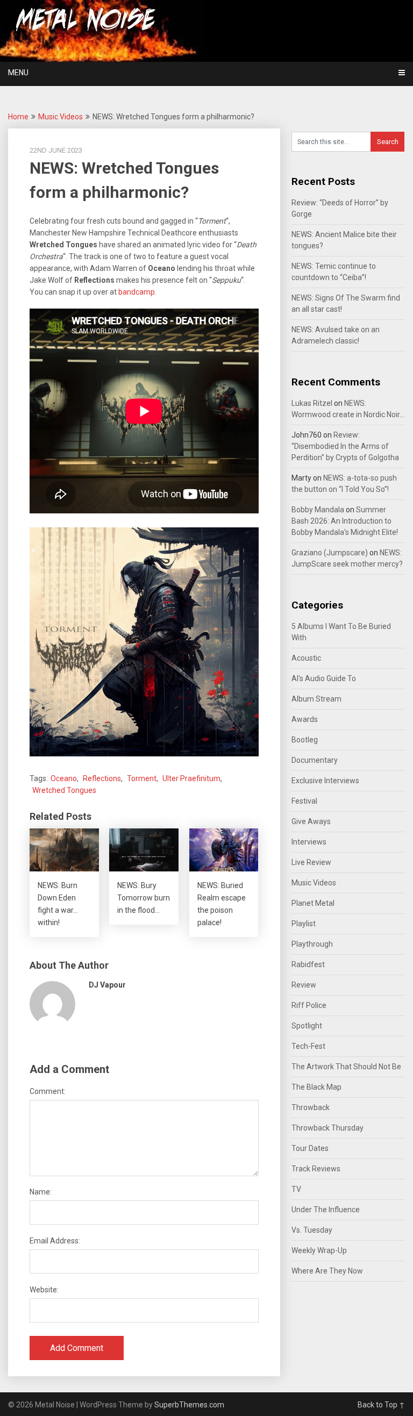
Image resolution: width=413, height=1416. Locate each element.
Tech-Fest (308, 1046)
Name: (41, 1192)
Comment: (48, 1091)
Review (303, 985)
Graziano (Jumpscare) (329, 552)
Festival (304, 801)
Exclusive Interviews (325, 780)
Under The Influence (325, 1209)
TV (296, 1189)
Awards (304, 719)
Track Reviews (315, 1168)
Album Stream (316, 699)
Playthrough (312, 944)
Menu (18, 72)
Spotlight (306, 1025)
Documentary (314, 760)
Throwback (310, 1107)
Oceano (64, 778)
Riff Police (308, 1005)
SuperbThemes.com (189, 1404)
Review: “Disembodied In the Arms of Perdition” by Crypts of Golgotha (345, 446)
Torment (141, 778)
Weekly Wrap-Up (319, 1250)
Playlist (303, 923)
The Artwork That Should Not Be (346, 1066)
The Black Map (316, 1087)
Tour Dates (310, 1148)
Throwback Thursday (327, 1128)
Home (18, 116)
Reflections (102, 778)
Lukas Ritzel (311, 403)
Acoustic (306, 658)
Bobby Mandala (317, 509)
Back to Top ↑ (381, 1404)
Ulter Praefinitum (191, 778)
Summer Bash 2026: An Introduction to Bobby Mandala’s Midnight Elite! (344, 521)
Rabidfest (308, 964)
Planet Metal (312, 903)
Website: (44, 1289)
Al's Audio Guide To (323, 678)
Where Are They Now (327, 1271)
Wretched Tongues (64, 790)
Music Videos (60, 116)
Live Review (311, 862)
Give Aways (311, 821)
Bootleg (304, 739)
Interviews (308, 842)
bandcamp (136, 292)
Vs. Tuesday (311, 1230)
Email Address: (55, 1240)
